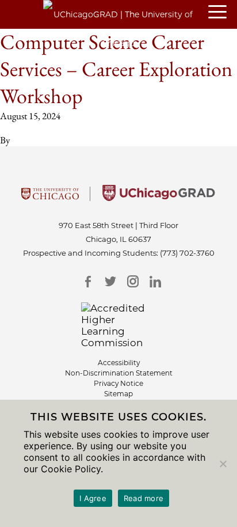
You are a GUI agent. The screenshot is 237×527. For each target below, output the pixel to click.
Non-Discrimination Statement (119, 373)
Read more (143, 498)
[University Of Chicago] (50, 197)
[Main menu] (222, 12)
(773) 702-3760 (187, 252)
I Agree (92, 498)
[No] (222, 463)
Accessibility (119, 362)
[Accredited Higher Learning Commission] (118, 325)
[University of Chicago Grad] (158, 197)
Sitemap (118, 393)
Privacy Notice (118, 383)
